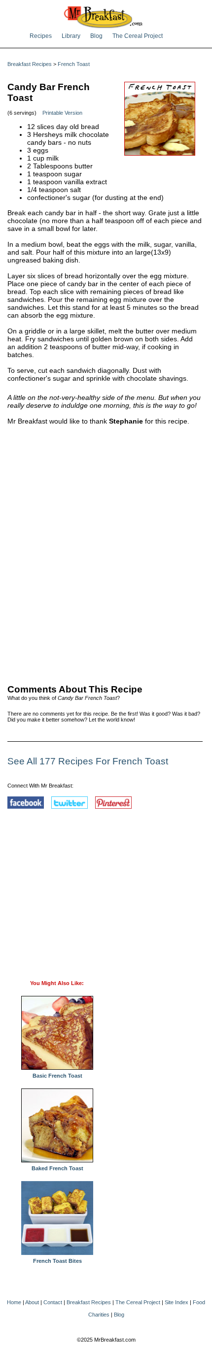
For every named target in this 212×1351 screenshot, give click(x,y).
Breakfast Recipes (29, 64)
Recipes (41, 36)
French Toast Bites (57, 1261)
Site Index (176, 1302)
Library (71, 36)
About (32, 1302)
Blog (96, 36)
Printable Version (62, 113)
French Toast (74, 64)
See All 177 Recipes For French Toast (87, 761)
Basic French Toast (57, 1076)
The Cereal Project (137, 36)
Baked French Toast (57, 1168)
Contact (52, 1302)
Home (14, 1302)
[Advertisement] (106, 553)
